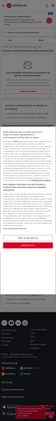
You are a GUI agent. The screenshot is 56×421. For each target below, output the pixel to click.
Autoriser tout (28, 245)
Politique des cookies (41, 180)
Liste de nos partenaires (14, 229)
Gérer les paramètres (28, 238)
